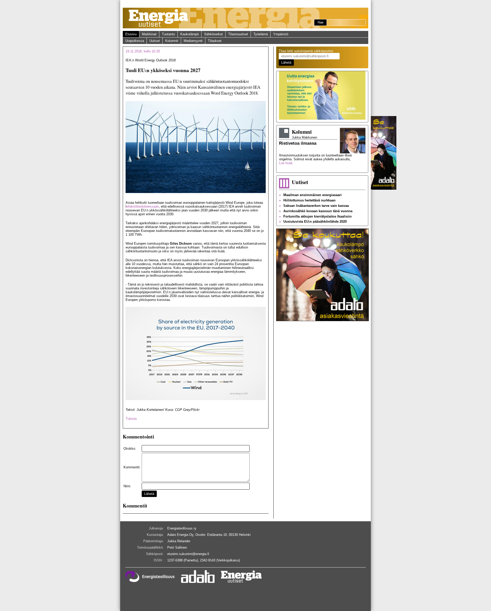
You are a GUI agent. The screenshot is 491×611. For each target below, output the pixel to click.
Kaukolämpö (189, 34)
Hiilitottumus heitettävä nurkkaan (307, 200)
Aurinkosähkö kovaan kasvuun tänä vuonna (315, 211)
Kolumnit (171, 41)
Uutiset (154, 41)
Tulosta (131, 419)
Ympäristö (280, 34)
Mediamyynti (193, 41)
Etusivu (131, 34)
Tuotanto (168, 34)
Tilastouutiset (238, 34)
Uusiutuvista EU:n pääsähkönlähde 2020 (313, 221)
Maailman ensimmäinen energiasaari (310, 195)
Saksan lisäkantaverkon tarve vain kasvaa (314, 206)
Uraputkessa (134, 41)
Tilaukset (214, 41)
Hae (320, 22)
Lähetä (149, 494)
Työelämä (260, 34)
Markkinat (149, 34)
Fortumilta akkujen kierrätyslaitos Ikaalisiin (315, 216)
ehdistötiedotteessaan (142, 206)
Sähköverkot (213, 34)
